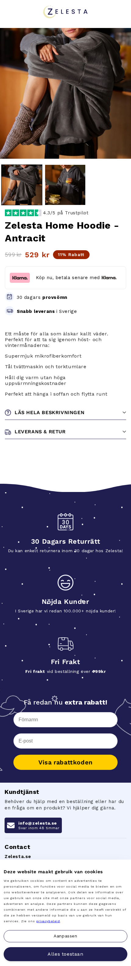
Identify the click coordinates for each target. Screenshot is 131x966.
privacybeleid (48, 921)
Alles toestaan (65, 954)
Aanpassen (65, 935)
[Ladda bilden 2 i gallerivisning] (65, 185)
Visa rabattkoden (65, 762)
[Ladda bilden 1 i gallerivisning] (22, 185)
